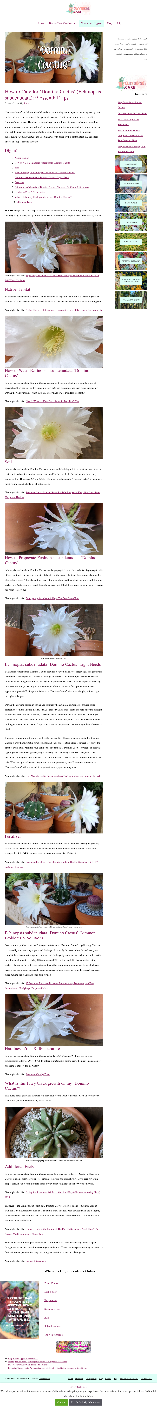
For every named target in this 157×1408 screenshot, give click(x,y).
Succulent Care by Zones (38, 1074)
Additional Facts (24, 202)
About (70, 1378)
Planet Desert (51, 1283)
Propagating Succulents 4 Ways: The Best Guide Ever (52, 598)
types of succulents (58, 1361)
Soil (17, 167)
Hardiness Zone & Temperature (30, 192)
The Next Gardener (53, 1334)
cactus (11, 1361)
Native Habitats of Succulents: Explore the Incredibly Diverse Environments (64, 310)
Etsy (46, 1317)
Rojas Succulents (52, 1326)
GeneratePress (44, 1378)
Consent (61, 1402)
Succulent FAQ (146, 1378)
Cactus (16, 1358)
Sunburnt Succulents (36, 1260)
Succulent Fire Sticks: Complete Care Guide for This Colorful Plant (130, 135)
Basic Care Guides (60, 23)
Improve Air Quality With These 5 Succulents (28, 1364)
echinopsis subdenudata (38, 1361)
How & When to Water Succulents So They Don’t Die (52, 401)
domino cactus (21, 1361)
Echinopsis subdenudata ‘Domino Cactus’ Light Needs (42, 177)
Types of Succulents (29, 1358)
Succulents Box (52, 1309)
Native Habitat (22, 157)
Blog (109, 23)
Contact (108, 1378)
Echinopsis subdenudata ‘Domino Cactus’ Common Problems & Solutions (52, 187)
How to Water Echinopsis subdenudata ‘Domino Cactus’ (43, 162)
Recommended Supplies (129, 1378)
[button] (119, 23)
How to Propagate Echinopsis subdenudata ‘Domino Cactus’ (45, 172)
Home (40, 23)
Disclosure (79, 1378)
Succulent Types (91, 23)
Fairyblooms (50, 1300)
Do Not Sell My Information (85, 1402)
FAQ (101, 1378)
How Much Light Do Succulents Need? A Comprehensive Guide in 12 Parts (63, 775)
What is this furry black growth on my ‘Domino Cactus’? (43, 197)
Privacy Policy (91, 1378)
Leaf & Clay (50, 1291)
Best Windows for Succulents (132, 113)
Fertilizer (19, 182)
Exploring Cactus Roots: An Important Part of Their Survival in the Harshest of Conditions (47, 1367)
